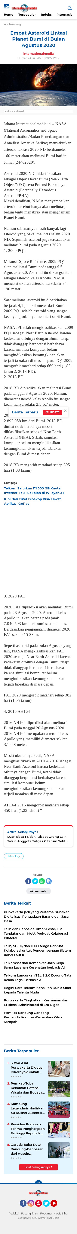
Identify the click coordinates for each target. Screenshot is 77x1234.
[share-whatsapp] (42, 881)
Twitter (48, 1209)
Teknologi (13, 856)
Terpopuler (27, 15)
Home (8, 15)
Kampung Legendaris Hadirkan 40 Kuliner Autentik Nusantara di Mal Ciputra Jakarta (27, 1108)
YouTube (56, 1209)
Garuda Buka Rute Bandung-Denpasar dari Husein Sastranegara (27, 1149)
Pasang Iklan (29, 1213)
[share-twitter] (35, 881)
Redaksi (14, 1213)
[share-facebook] (28, 881)
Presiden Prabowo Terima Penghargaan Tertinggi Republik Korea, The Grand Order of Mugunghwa (28, 1128)
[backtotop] (38, 1184)
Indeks (46, 15)
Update (53, 412)
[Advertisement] (38, 548)
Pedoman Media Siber (54, 1213)
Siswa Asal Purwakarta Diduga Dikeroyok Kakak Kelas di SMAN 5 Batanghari (27, 1067)
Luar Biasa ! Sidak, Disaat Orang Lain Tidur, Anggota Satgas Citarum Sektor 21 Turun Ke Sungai (38, 839)
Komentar (40, 891)
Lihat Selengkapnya (38, 1167)
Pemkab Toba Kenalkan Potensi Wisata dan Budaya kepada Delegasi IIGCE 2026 (26, 1088)
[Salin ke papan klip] (49, 881)
